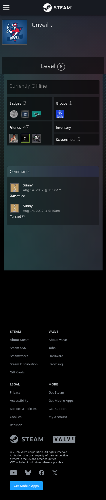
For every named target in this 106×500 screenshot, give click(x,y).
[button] (53, 66)
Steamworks (19, 356)
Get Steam (56, 392)
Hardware (56, 356)
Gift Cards (17, 372)
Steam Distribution (24, 364)
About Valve (58, 340)
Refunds (16, 425)
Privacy (15, 392)
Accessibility (19, 400)
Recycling (56, 364)
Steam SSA (18, 348)
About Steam (20, 340)
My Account (58, 417)
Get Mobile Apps (26, 486)
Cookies (15, 417)
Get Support (58, 409)
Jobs (52, 348)
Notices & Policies (23, 409)
